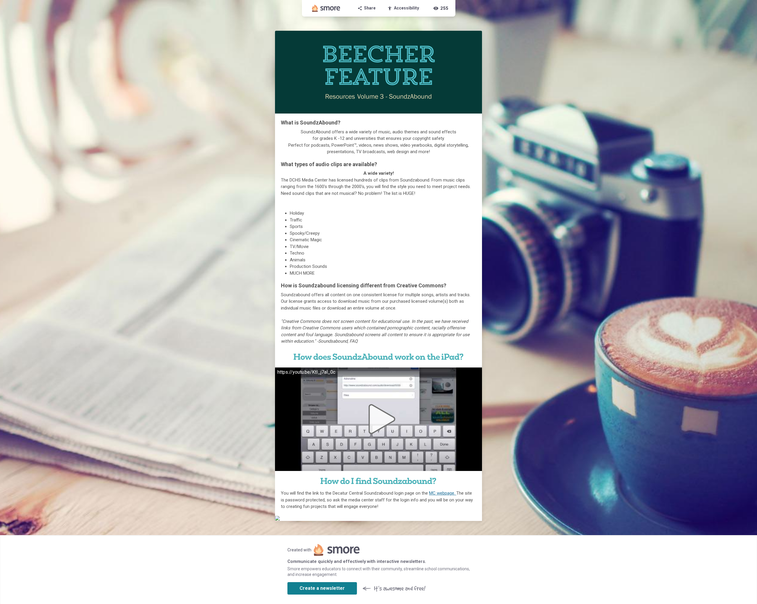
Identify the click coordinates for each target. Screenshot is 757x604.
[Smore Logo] (326, 8)
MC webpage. (442, 493)
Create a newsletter (322, 588)
